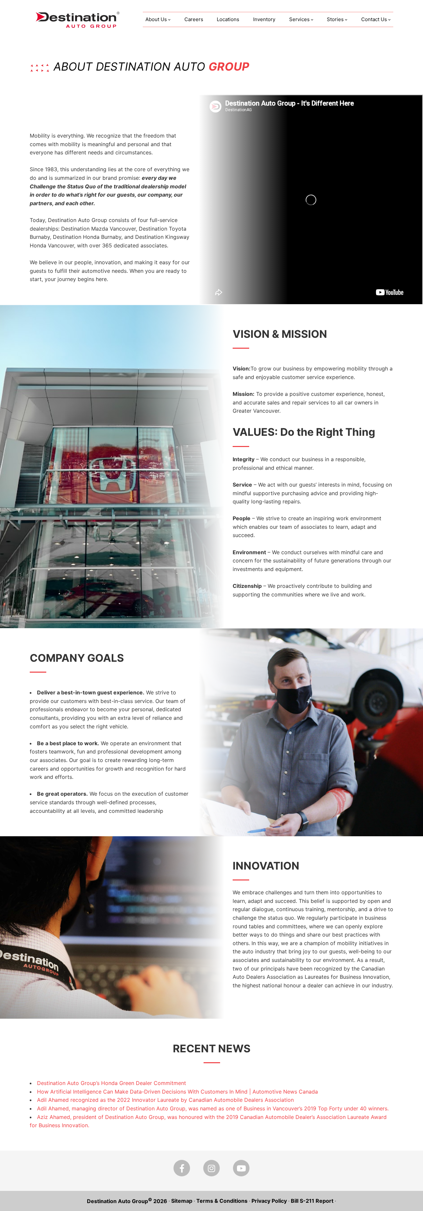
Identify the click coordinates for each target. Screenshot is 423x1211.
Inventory (264, 19)
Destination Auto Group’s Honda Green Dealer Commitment (111, 1083)
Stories (335, 19)
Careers (193, 19)
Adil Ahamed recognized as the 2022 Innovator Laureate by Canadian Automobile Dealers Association (165, 1100)
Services (299, 19)
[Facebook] (181, 1168)
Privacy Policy (269, 1200)
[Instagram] (211, 1168)
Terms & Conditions (222, 1200)
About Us (156, 19)
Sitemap (181, 1200)
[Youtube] (241, 1168)
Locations (228, 19)
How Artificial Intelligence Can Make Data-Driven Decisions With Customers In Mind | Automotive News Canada (177, 1091)
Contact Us (374, 19)
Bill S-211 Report (312, 1200)
